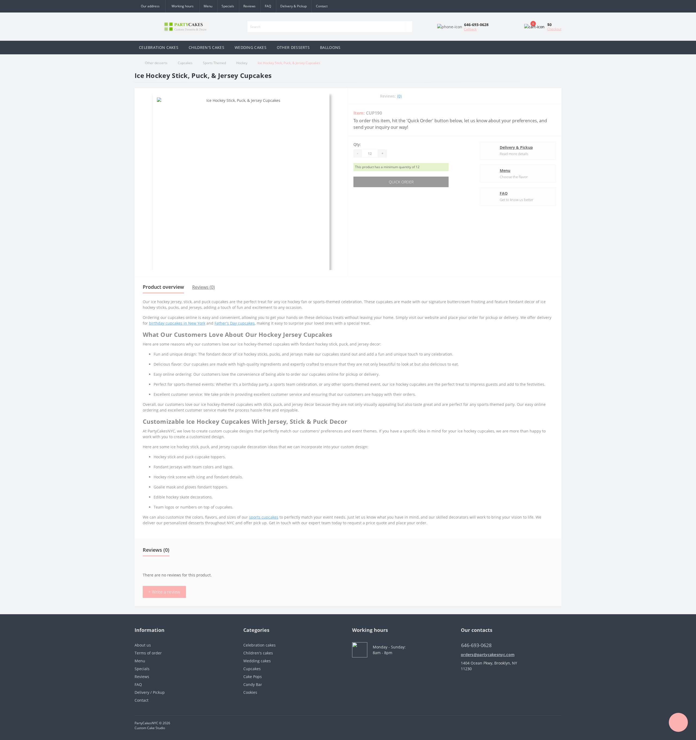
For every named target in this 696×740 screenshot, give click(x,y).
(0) (399, 96)
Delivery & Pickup (293, 6)
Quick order (401, 181)
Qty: (357, 144)
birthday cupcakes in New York (177, 323)
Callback (470, 29)
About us (143, 645)
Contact (322, 6)
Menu (208, 6)
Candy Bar (252, 684)
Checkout (554, 29)
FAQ (268, 6)
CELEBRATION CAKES (158, 47)
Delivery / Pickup (150, 692)
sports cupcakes (263, 517)
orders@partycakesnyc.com (487, 654)
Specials (228, 6)
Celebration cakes (259, 645)
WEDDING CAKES (250, 47)
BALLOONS (330, 47)
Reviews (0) (203, 287)
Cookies (250, 692)
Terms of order (148, 653)
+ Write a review (164, 592)
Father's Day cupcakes (235, 323)
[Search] (408, 26)
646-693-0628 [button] (476, 645)
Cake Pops (252, 676)
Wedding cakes (257, 660)
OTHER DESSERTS (293, 47)
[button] (182, 6)
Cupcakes (185, 63)
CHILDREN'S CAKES (206, 47)
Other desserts (156, 63)
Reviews (249, 6)
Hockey (241, 63)
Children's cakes (258, 653)
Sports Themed (214, 63)
